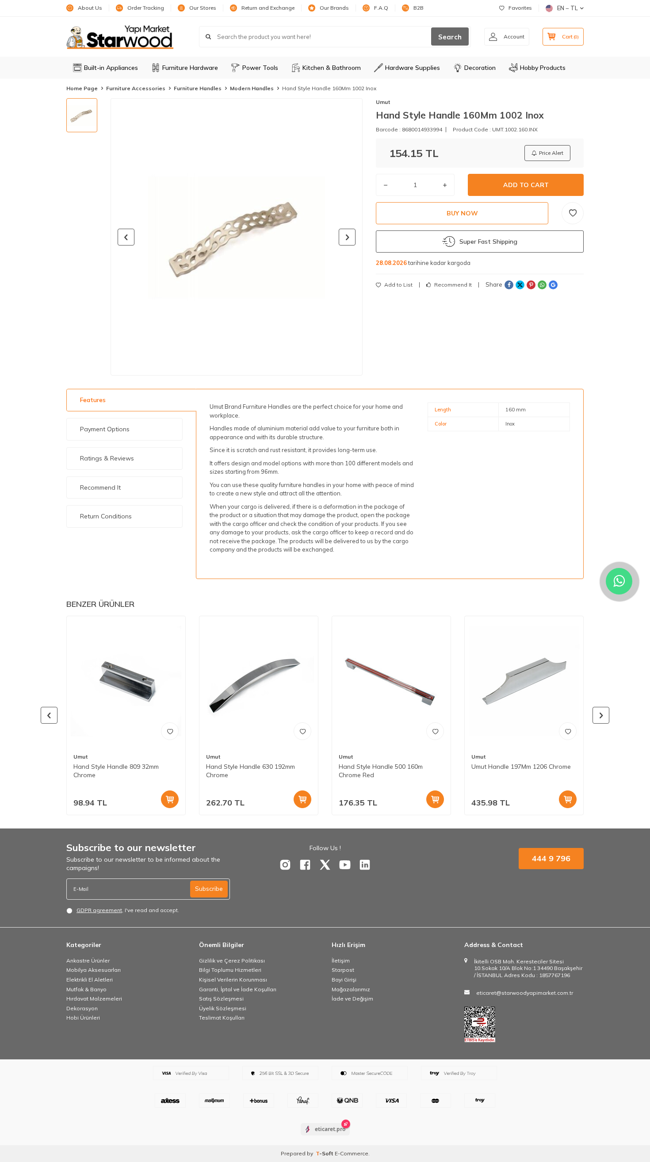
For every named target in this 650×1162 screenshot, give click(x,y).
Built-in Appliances (111, 68)
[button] (126, 237)
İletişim (341, 960)
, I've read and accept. (127, 910)
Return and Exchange (267, 7)
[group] (236, 237)
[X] (325, 864)
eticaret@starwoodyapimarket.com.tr (524, 992)
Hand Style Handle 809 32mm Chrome (116, 771)
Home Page (82, 88)
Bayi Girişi (344, 979)
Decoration (480, 68)
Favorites (520, 7)
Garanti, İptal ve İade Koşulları (237, 989)
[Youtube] (345, 864)
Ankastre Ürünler (88, 960)
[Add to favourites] (170, 731)
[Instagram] (285, 864)
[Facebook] (305, 864)
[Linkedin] (364, 864)
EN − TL (567, 8)
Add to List (398, 285)
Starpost (343, 969)
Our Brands (334, 7)
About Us (90, 7)
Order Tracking (145, 7)
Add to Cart (526, 185)
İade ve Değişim (352, 998)
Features (93, 400)
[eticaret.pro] (325, 1137)
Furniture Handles (198, 88)
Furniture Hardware (190, 68)
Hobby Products (543, 68)
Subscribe (209, 889)
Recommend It (452, 285)
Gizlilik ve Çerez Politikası (232, 960)
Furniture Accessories (135, 88)
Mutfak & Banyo (86, 989)
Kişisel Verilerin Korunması (233, 979)
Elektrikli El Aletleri (89, 979)
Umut (383, 102)
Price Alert (551, 153)
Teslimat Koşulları (222, 1017)
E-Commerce (351, 1153)
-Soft (325, 1153)
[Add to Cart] (170, 799)
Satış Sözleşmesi (221, 998)
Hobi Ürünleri (83, 1017)
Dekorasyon (82, 1008)
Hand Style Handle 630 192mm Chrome (250, 771)
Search (450, 37)
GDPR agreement (99, 910)
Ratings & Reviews (107, 458)
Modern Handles (252, 88)
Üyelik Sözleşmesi (222, 1008)
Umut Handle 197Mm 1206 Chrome (521, 767)
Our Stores (202, 7)
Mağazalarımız (351, 989)
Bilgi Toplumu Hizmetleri (230, 969)
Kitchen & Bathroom (331, 68)
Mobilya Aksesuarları (93, 969)
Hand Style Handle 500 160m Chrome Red (381, 771)
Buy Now (462, 213)
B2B (418, 7)
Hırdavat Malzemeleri (94, 998)
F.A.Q (381, 7)
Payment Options (105, 429)
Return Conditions (106, 516)
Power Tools (260, 68)
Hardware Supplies (412, 68)
